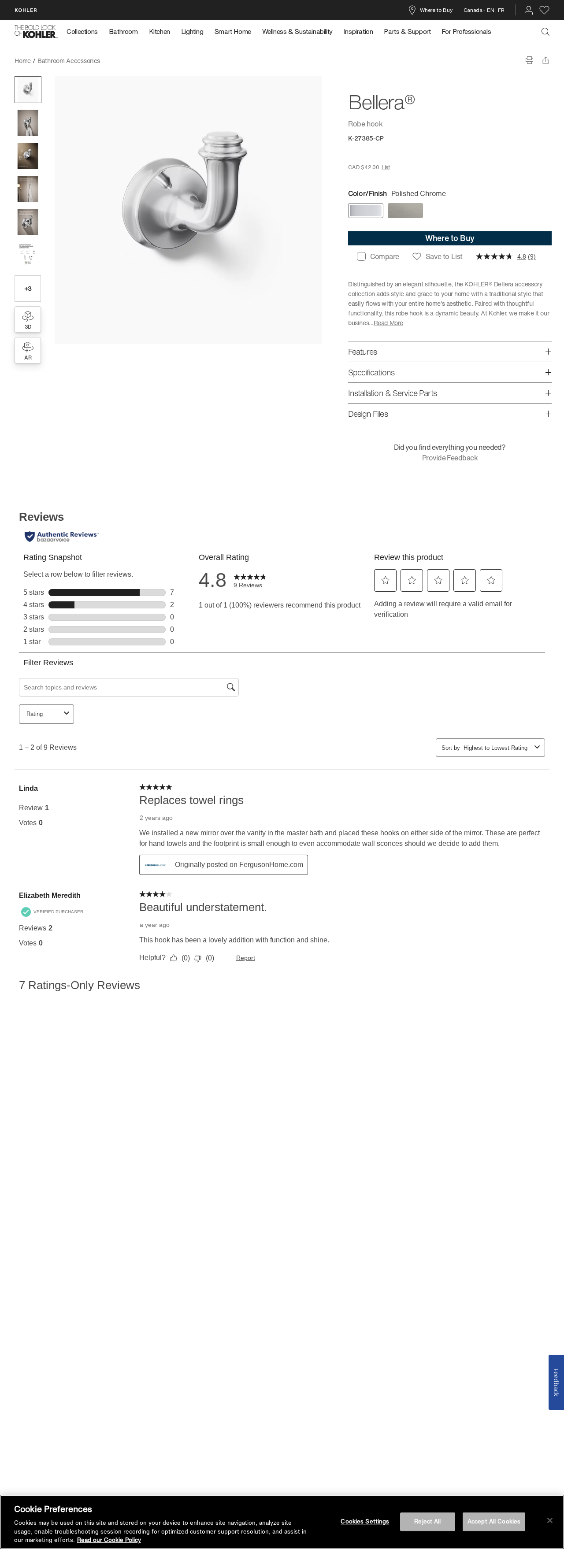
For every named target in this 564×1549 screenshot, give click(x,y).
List (386, 167)
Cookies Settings (365, 1521)
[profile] (529, 10)
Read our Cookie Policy (109, 1540)
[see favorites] (544, 10)
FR (501, 10)
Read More (388, 322)
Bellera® (118, 60)
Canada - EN (479, 10)
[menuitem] (85, 31)
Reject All (427, 1521)
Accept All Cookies (494, 1521)
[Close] (550, 1520)
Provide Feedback (450, 457)
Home (23, 60)
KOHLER (26, 9)
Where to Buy (436, 10)
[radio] (365, 210)
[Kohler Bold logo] (36, 31)
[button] (28, 89)
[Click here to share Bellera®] (545, 60)
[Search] (545, 31)
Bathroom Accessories (68, 60)
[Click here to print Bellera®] (529, 60)
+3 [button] (28, 288)
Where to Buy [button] (450, 238)
